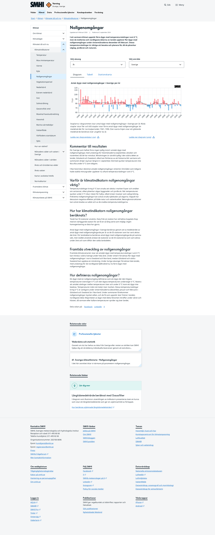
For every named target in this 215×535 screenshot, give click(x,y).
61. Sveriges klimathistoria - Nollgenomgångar (94, 360)
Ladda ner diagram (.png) (140, 137)
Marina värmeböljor (44, 125)
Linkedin (98, 481)
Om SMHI (87, 434)
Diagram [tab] (77, 74)
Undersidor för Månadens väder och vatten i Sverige (63, 151)
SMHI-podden (89, 441)
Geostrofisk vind (43, 108)
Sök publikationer (90, 508)
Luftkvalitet (140, 438)
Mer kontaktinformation (40, 457)
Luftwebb (152, 474)
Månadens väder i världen (46, 159)
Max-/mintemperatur (45, 60)
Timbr (44, 513)
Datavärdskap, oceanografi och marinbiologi (155, 485)
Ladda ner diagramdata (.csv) (83, 137)
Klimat (41, 12)
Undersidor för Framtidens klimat (63, 186)
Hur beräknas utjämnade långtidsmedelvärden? (93, 407)
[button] (167, 5)
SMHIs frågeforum (50, 454)
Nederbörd (41, 87)
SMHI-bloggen (89, 438)
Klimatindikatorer (71, 18)
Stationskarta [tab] (105, 74)
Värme (39, 66)
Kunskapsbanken (84, 12)
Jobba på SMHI (89, 431)
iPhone (151, 502)
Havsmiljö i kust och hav (146, 431)
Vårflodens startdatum (46, 135)
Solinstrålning (42, 103)
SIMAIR (139, 441)
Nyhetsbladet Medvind (92, 512)
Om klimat (37, 33)
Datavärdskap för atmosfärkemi (149, 489)
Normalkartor (40, 181)
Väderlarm (46, 520)
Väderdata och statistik (83, 341)
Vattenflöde (41, 130)
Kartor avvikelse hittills (44, 176)
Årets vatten (40, 170)
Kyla (38, 71)
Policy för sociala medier (93, 489)
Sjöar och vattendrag (144, 445)
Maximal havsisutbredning (47, 114)
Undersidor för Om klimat (63, 33)
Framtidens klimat (40, 186)
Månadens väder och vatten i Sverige (47, 153)
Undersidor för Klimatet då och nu (63, 44)
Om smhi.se (35, 482)
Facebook (88, 306)
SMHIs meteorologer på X (106, 478)
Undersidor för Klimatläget (63, 38)
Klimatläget (37, 39)
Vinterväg (46, 516)
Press (32, 450)
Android (151, 506)
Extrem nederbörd (44, 92)
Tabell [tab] (90, 74)
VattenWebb (141, 482)
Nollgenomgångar (44, 76)
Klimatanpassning (40, 192)
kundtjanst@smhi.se (44, 443)
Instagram (99, 485)
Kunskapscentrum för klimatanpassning (153, 434)
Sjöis (38, 141)
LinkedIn (98, 306)
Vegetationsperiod (44, 82)
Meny (181, 4)
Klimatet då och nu (53, 18)
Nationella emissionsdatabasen (149, 471)
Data (49, 12)
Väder (33, 12)
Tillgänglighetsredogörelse (41, 471)
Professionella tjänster (64, 12)
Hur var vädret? (41, 146)
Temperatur (41, 55)
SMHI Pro (46, 509)
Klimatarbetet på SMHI (42, 197)
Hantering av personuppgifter (43, 478)
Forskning (99, 12)
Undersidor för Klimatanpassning (63, 192)
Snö (38, 98)
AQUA (44, 502)
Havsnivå (40, 119)
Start (33, 18)
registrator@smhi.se (45, 447)
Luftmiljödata (141, 478)
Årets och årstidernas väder (46, 165)
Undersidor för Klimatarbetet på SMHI (63, 197)
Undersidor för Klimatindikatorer (63, 49)
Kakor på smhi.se (37, 474)
